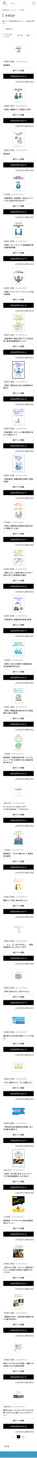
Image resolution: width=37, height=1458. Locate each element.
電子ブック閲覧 (18, 70)
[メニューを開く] (33, 3)
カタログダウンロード (18, 76)
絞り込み (9, 29)
